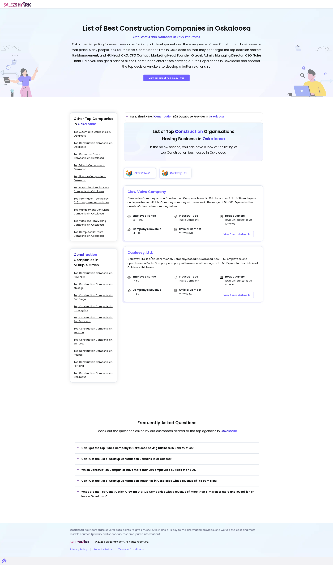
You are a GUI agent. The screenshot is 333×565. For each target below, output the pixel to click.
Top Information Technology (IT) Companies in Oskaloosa (91, 200)
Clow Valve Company (146, 191)
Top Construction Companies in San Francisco (93, 319)
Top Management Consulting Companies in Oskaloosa (91, 211)
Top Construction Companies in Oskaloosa (93, 145)
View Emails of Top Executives (166, 78)
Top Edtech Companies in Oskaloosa (89, 167)
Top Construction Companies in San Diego (93, 297)
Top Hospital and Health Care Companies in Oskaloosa (91, 189)
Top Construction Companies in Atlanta (93, 352)
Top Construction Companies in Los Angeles (93, 308)
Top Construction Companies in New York (93, 275)
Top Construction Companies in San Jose (93, 341)
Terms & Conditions (131, 549)
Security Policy (102, 549)
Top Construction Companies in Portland (93, 364)
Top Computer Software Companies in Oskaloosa (89, 234)
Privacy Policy (78, 549)
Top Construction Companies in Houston (93, 330)
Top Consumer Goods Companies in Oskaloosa (89, 156)
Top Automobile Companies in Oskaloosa (92, 133)
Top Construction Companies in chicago (93, 286)
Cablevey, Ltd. (140, 252)
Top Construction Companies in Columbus (93, 375)
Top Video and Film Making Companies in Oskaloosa (90, 222)
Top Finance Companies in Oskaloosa (90, 178)
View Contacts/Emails (237, 234)
